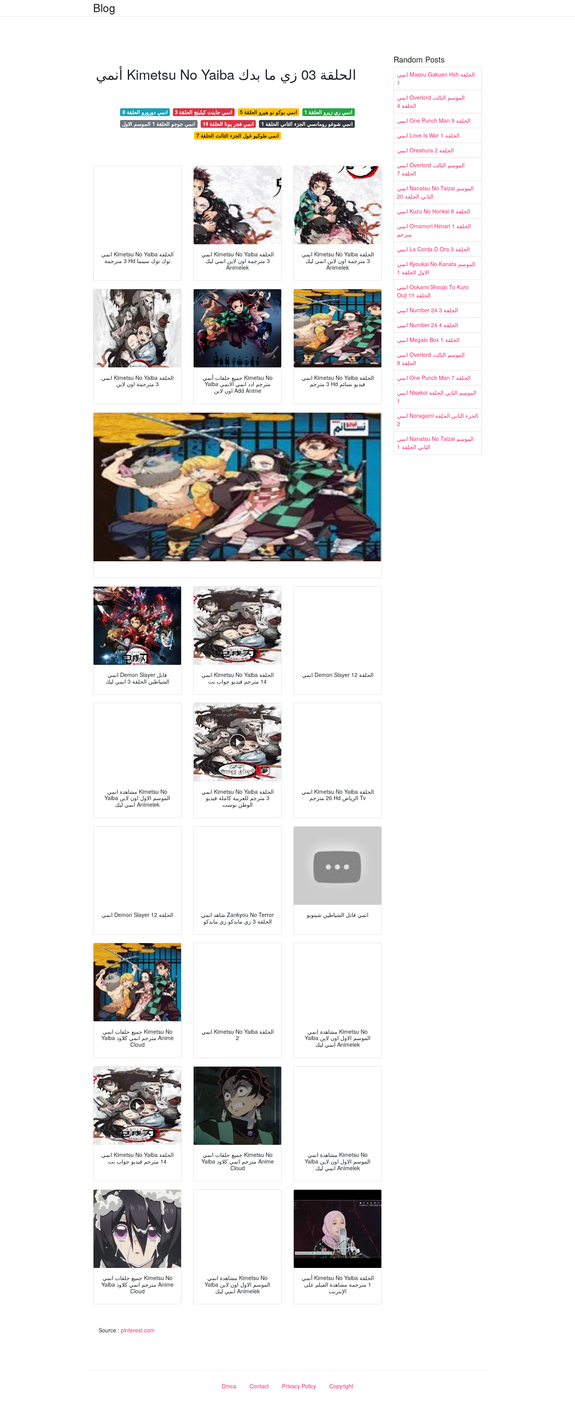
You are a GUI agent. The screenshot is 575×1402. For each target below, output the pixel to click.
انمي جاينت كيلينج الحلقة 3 (203, 112)
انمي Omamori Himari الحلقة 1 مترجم (434, 230)
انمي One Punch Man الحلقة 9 (434, 120)
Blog (104, 7)
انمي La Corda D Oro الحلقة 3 (433, 249)
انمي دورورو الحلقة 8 (145, 112)
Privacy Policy (299, 1386)
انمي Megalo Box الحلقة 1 (428, 340)
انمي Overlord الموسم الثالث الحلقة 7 (431, 169)
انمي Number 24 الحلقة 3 (427, 310)
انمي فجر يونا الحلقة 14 (228, 123)
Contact (259, 1386)
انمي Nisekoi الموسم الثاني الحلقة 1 (436, 397)
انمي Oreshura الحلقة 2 (425, 150)
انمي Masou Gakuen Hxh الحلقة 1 (436, 78)
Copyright (341, 1386)
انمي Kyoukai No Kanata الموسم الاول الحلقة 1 (436, 268)
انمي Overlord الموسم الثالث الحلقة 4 (431, 101)
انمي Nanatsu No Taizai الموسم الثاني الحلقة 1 (435, 443)
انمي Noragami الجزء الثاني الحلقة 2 (437, 420)
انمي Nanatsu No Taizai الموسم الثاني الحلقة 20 (435, 192)
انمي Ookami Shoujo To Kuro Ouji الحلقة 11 (433, 291)
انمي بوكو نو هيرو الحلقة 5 (268, 112)
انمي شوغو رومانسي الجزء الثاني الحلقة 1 (307, 123)
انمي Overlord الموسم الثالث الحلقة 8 (431, 359)
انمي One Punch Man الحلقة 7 (434, 377)
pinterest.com (138, 1330)
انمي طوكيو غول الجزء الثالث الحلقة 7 (237, 135)
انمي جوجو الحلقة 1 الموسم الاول (158, 123)
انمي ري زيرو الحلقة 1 (328, 112)
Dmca (229, 1386)
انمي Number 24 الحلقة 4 (427, 325)
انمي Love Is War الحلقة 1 (428, 135)
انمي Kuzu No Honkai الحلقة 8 (433, 211)
